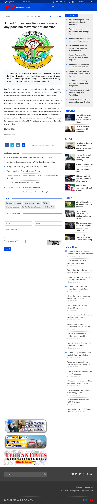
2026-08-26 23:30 (74, 376)
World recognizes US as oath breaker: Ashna (23, 171)
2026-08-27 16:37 (74, 265)
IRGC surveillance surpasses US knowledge (83, 129)
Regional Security (12, 207)
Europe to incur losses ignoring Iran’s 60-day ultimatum (27, 167)
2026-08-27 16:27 (86, 272)
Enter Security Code (12, 241)
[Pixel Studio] (90, 500)
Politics (8, 16)
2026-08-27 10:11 (74, 329)
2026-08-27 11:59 (74, 310)
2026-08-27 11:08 (74, 320)
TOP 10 (71, 15)
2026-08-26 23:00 (74, 386)
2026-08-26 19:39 (74, 404)
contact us (89, 487)
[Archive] (91, 474)
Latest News (71, 247)
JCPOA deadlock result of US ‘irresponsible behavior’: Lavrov (29, 157)
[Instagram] (76, 474)
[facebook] (83, 474)
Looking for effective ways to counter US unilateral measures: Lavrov (32, 162)
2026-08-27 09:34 (74, 338)
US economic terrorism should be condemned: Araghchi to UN (78, 48)
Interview (70, 111)
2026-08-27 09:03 (74, 357)
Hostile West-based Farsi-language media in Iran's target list (79, 57)
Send (8, 249)
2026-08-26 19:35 (79, 411)
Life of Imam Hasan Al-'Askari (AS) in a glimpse (84, 204)
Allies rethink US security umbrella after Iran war (83, 178)
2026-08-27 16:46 (74, 256)
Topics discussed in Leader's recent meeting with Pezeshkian (80, 92)
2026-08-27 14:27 (74, 282)
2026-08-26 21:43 (74, 395)
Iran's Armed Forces (13, 203)
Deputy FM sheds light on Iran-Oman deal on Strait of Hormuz (79, 73)
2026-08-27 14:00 (74, 291)
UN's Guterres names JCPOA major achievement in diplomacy (30, 192)
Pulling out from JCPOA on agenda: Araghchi (23, 187)
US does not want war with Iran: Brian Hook (23, 183)
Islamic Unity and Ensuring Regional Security (84, 157)
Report (68, 198)
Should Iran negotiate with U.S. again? (84, 188)
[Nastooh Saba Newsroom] (84, 500)
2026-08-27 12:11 (74, 301)
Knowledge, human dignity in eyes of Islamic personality (84, 237)
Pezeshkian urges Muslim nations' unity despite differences (79, 22)
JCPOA (45, 203)
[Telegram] (72, 474)
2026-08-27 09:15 (74, 348)
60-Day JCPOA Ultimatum (31, 207)
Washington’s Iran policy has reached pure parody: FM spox (79, 31)
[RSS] (87, 474)
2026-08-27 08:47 (74, 367)
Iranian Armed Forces (32, 203)
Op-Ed (68, 139)
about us (79, 487)
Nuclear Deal (49, 207)
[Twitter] (80, 474)
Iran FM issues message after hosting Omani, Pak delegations (78, 83)
